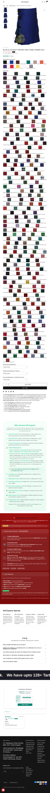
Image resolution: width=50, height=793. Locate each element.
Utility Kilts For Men (12, 5)
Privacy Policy (29, 772)
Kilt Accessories (41, 740)
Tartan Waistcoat (40, 751)
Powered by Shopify (20, 787)
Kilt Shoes (39, 758)
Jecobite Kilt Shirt (40, 746)
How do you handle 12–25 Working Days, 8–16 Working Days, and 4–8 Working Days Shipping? (22, 648)
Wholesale (28, 775)
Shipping (9, 53)
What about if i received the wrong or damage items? (18, 655)
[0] (46, 2)
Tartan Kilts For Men (30, 748)
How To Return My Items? (10, 661)
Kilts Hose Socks (40, 748)
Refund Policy (28, 768)
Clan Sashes (39, 756)
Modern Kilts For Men (30, 742)
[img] (8, 716)
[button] (6, 56)
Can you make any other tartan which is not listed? (18, 658)
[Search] (44, 2)
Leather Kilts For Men (30, 744)
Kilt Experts (25, 2)
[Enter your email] (23, 771)
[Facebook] (4, 391)
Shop (7, 5)
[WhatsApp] (11, 391)
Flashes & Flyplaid (41, 742)
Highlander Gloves (41, 762)
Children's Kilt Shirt (41, 760)
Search (27, 767)
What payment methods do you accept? (14, 644)
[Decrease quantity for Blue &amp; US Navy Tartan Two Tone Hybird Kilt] (4, 384)
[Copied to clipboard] (13, 391)
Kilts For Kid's (28, 752)
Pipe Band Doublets (41, 755)
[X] (6, 391)
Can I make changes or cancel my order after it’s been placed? (22, 652)
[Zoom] (44, 10)
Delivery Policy (29, 774)
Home (4, 5)
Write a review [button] (25, 704)
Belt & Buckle (40, 744)
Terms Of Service (29, 770)
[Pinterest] (9, 391)
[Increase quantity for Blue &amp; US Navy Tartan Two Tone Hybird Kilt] (7, 384)
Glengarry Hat (40, 749)
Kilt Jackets (39, 753)
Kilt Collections (30, 740)
